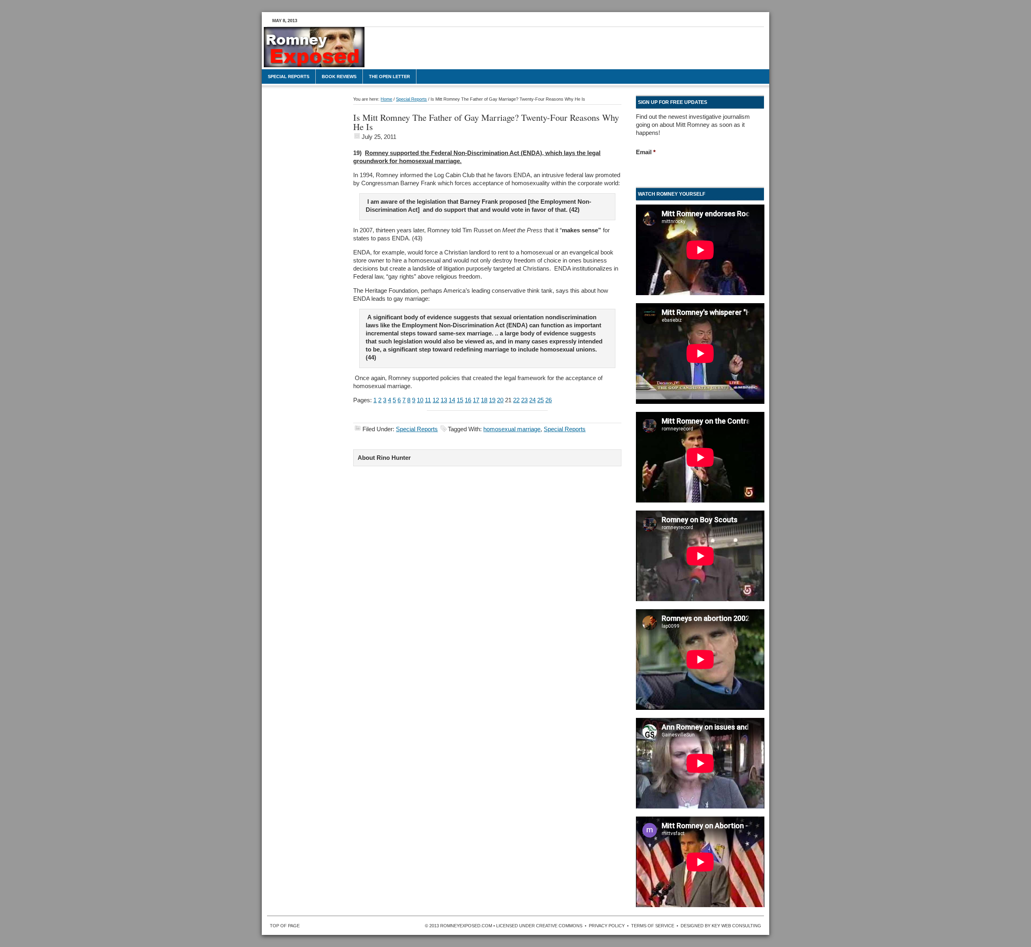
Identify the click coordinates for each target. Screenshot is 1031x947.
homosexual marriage (511, 429)
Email (646, 152)
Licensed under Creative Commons (539, 925)
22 (516, 400)
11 (428, 400)
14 (452, 400)
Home (386, 99)
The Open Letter (389, 76)
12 (436, 400)
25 (540, 400)
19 (492, 400)
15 (460, 400)
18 (484, 400)
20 (500, 400)
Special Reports (288, 76)
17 (476, 400)
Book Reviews (339, 76)
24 (532, 400)
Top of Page (285, 925)
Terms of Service (652, 925)
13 (444, 400)
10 (420, 400)
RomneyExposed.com (322, 51)
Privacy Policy (607, 925)
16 (468, 400)
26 (548, 400)
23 (524, 400)
